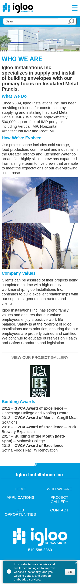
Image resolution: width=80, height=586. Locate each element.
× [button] (76, 562)
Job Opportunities (20, 512)
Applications (20, 497)
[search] (31, 21)
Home (20, 489)
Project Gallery (59, 499)
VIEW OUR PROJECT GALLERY (40, 357)
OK (70, 572)
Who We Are (59, 489)
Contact (59, 510)
